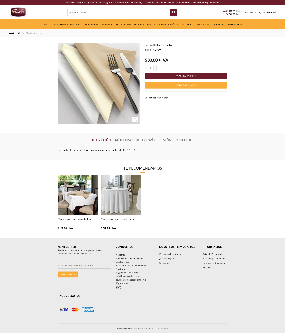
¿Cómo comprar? (167, 258)
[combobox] (122, 12)
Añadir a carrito (186, 76)
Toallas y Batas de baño (161, 24)
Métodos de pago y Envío (135, 140)
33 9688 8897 (232, 13)
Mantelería (235, 24)
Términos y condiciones (214, 258)
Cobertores (201, 24)
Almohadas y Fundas (66, 24)
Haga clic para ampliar (135, 119)
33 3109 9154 (232, 11)
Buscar (173, 12)
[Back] (11, 33)
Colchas (186, 24)
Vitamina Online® (161, 328)
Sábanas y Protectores (97, 24)
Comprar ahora (186, 85)
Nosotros (120, 254)
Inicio (46, 24)
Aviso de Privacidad (212, 254)
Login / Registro (250, 12)
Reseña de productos (177, 140)
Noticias (207, 267)
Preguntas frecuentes (170, 254)
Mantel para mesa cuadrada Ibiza (74, 219)
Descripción (101, 140)
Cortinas (218, 24)
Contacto (164, 263)
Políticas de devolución (214, 263)
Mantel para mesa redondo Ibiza (117, 219)
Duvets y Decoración (129, 24)
